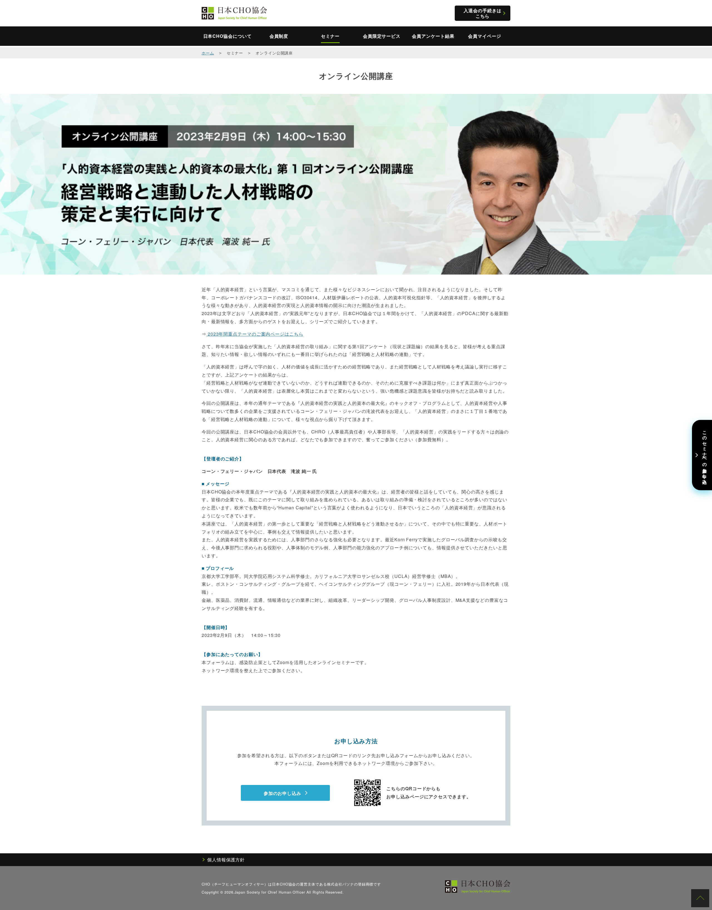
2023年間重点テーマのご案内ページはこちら (254, 334)
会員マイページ (484, 36)
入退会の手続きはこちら (482, 13)
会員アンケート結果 (433, 36)
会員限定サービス (381, 36)
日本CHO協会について (227, 36)
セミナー (330, 36)
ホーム (208, 53)
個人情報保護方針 (226, 859)
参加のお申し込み (282, 793)
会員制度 (279, 36)
